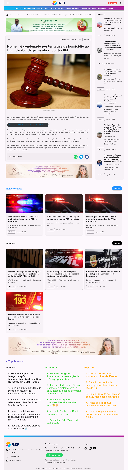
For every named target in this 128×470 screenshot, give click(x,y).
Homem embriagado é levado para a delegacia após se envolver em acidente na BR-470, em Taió (24, 274)
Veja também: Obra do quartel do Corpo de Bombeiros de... (112, 167)
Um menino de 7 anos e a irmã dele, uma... (113, 29)
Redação (66, 39)
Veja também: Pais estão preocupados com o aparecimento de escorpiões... (112, 110)
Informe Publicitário (57, 8)
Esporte (39, 8)
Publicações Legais (89, 8)
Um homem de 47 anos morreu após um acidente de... (113, 81)
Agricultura (31, 8)
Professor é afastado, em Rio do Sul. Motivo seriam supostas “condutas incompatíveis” (113, 99)
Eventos (46, 8)
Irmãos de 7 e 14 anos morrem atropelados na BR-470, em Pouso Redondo (113, 21)
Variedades (76, 8)
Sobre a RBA (101, 8)
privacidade (61, 462)
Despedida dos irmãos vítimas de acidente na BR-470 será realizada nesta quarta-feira (112, 46)
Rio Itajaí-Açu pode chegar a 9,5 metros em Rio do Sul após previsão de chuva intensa (112, 129)
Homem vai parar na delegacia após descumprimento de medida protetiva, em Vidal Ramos (63, 274)
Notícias (23, 8)
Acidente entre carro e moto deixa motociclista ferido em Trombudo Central (24, 317)
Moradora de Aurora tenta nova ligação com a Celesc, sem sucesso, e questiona (113, 158)
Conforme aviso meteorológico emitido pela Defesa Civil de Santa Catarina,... (112, 140)
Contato (110, 8)
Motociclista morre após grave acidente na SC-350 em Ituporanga (112, 72)
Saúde (68, 8)
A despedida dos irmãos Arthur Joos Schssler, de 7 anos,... (113, 55)
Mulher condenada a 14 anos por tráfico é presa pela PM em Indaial (63, 218)
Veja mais (117, 188)
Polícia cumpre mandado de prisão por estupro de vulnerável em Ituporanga (103, 274)
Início (16, 8)
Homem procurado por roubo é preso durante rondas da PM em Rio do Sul (101, 219)
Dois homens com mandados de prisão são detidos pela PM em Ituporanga (23, 219)
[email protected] (14, 460)
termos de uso (50, 462)
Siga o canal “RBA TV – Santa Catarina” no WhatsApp (27, 125)
